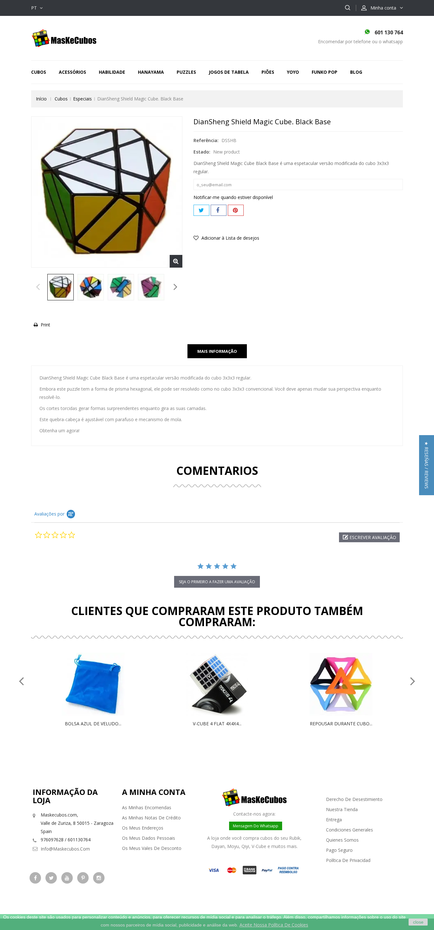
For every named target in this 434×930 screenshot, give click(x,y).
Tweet (201, 210)
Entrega (334, 820)
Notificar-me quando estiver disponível (233, 197)
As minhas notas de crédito (151, 818)
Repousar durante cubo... (341, 724)
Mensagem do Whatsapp (255, 826)
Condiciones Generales (349, 830)
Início (41, 99)
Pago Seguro (339, 850)
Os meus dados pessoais (148, 838)
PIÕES (267, 72)
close (418, 922)
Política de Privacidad (348, 860)
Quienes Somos (342, 840)
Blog (356, 72)
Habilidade (112, 72)
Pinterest (236, 210)
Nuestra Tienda (342, 809)
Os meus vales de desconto (151, 848)
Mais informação (217, 351)
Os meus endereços (142, 828)
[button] (369, 537)
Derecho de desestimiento (354, 799)
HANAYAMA (151, 72)
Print (45, 325)
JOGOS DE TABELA (229, 72)
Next (175, 288)
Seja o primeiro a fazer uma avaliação (217, 582)
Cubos (38, 72)
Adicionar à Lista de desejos (229, 238)
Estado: (201, 152)
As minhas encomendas (146, 807)
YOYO (293, 72)
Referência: (206, 140)
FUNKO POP (324, 72)
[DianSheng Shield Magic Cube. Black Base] (60, 287)
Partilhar (219, 210)
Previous (38, 288)
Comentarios (217, 470)
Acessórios (72, 72)
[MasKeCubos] (64, 38)
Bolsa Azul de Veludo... (93, 724)
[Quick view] (99, 684)
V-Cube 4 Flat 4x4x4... (217, 724)
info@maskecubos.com (65, 849)
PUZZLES (186, 72)
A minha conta (154, 792)
